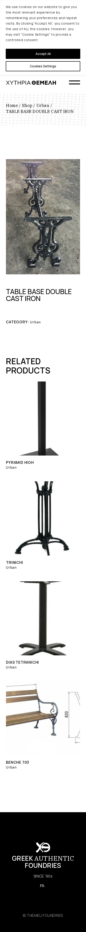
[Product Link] (43, 418)
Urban (35, 322)
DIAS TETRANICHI (22, 662)
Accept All (43, 54)
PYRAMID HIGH (20, 462)
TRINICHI (14, 562)
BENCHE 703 (17, 762)
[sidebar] (74, 82)
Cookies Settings (43, 66)
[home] (31, 82)
